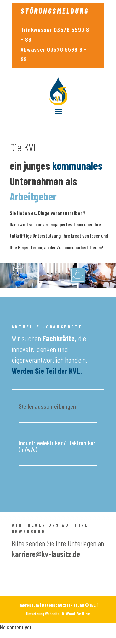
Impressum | (30, 605)
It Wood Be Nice (76, 613)
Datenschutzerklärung (63, 605)
